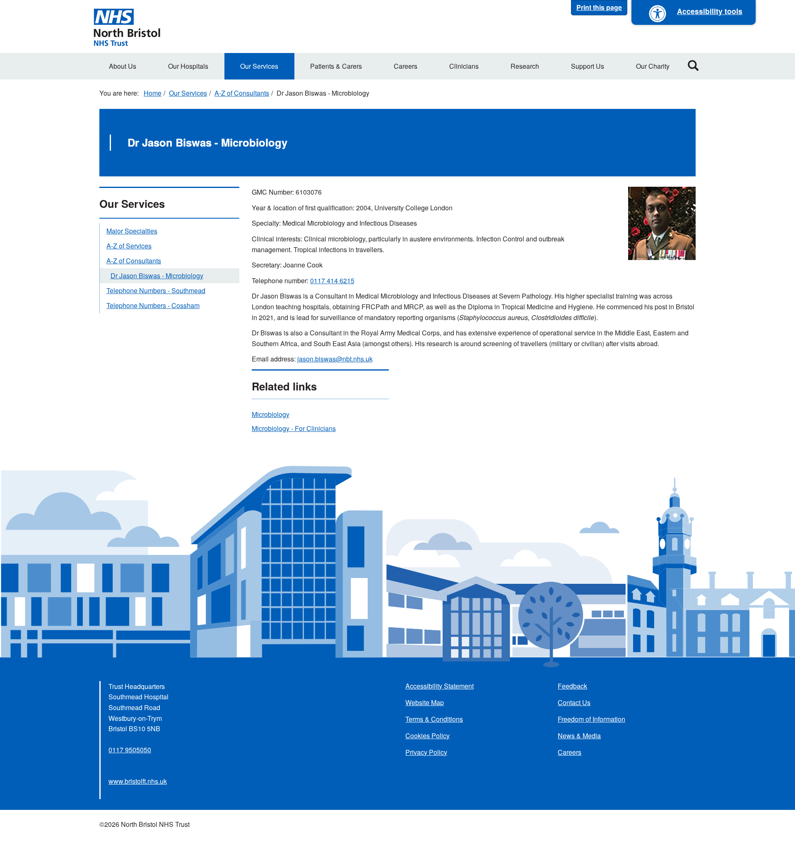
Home (152, 93)
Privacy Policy (426, 752)
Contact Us (574, 702)
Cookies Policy (427, 735)
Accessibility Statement (439, 686)
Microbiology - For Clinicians (294, 428)
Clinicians (464, 66)
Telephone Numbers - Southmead (155, 290)
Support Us (587, 66)
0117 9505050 (129, 749)
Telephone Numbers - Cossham (153, 305)
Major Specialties (131, 231)
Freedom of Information (591, 719)
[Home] (126, 26)
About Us (122, 66)
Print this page (599, 7)
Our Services (259, 66)
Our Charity (653, 66)
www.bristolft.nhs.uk (137, 781)
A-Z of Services (129, 245)
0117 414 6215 (332, 280)
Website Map (424, 702)
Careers (405, 66)
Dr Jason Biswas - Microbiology (157, 275)
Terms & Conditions (434, 719)
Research (525, 66)
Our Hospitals (188, 66)
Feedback (572, 686)
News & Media (579, 735)
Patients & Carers (336, 66)
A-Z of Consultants (241, 93)
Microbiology (270, 414)
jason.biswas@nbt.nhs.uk (335, 359)
